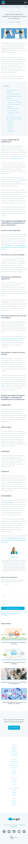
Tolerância (10, 129)
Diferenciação (11, 125)
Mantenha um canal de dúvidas (15, 102)
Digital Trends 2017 (17, 158)
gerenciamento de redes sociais (9, 338)
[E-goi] (3, 2)
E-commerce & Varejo (14, 11)
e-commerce (22, 179)
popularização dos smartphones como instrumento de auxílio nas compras (14, 247)
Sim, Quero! (14, 727)
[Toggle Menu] (25, 2)
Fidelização (18, 22)
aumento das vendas (7, 502)
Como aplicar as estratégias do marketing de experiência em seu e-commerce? (13, 96)
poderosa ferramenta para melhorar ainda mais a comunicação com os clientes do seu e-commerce (13, 540)
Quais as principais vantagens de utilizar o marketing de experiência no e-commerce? (14, 119)
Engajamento (11, 123)
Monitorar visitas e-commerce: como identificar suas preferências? (14, 683)
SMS (3, 386)
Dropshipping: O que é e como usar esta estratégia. (14, 663)
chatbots (21, 338)
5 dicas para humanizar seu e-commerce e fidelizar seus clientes (14, 703)
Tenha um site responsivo (13, 100)
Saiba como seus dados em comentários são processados (14, 613)
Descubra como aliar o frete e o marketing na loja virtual (14, 643)
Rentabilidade (11, 131)
